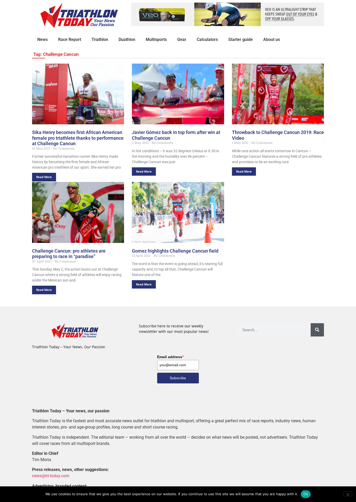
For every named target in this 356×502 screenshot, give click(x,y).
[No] (347, 494)
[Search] (317, 329)
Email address (170, 357)
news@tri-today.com (50, 475)
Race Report (69, 39)
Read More (44, 177)
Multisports (156, 39)
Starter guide (240, 39)
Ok (305, 494)
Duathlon (127, 39)
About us (271, 39)
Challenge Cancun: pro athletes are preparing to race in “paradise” (69, 253)
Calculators (207, 39)
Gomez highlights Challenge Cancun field (175, 251)
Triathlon (99, 39)
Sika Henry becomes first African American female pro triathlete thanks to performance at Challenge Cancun (78, 138)
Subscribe (178, 378)
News (42, 39)
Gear (181, 39)
